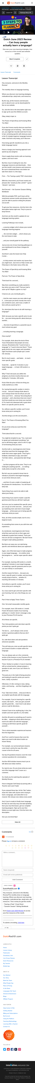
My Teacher (6, 963)
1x (20, 32)
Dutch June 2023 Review (15, 911)
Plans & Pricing (7, 985)
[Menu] (3, 3)
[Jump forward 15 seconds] (14, 32)
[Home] (16, 4)
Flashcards (6, 953)
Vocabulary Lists (8, 955)
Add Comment (17, 879)
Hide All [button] (17, 822)
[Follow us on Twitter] (4, 1049)
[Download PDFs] (24, 66)
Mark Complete (14, 59)
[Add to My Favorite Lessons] (11, 66)
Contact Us (6, 1026)
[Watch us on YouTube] (8, 1049)
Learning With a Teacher (10, 1024)
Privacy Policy (13, 1073)
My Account (6, 1016)
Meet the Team (7, 980)
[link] (3, 12)
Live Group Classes (9, 958)
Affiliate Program (8, 999)
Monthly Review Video (17, 8)
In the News (6, 988)
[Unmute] (27, 32)
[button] (32, 3)
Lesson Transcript (6, 72)
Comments (16, 72)
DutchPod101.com (24, 1070)
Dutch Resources (8, 961)
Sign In (9, 841)
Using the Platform (8, 1018)
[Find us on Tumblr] (15, 1049)
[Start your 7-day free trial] (9, 1035)
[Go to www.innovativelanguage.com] (17, 1065)
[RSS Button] (3, 836)
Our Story (6, 977)
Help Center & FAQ (8, 1008)
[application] (17, 25)
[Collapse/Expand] (17, 832)
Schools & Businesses (9, 993)
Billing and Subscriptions (10, 1013)
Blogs (4, 996)
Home (5, 947)
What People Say (8, 983)
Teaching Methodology (10, 1021)
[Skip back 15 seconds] (4, 32)
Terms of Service (25, 1078)
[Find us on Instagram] (19, 1049)
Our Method (6, 975)
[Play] (9, 32)
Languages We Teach (9, 991)
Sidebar (25, 12)
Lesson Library (5, 8)
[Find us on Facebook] (12, 1049)
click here (21, 922)
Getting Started (7, 1010)
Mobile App (6, 966)
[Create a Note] (17, 66)
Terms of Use (22, 1073)
